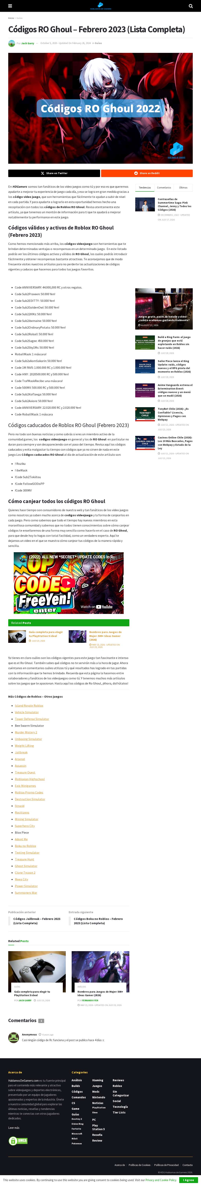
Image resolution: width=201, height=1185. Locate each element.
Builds (76, 1086)
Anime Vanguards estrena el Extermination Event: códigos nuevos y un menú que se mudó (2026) (175, 390)
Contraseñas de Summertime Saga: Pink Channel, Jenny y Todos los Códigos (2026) (174, 205)
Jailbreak (21, 752)
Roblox (117, 1086)
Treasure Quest (25, 772)
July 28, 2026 (167, 353)
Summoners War (26, 893)
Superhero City (25, 826)
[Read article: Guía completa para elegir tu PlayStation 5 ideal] (17, 636)
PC (94, 1120)
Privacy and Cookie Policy (160, 1180)
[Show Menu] (10, 6)
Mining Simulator (26, 819)
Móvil (75, 1138)
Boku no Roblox (25, 846)
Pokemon (77, 1143)
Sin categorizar (121, 1093)
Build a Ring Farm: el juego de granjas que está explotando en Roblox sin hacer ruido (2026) (174, 342)
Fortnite (76, 1128)
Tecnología (120, 1107)
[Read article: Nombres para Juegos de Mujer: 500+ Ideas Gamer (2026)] (77, 636)
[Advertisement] (164, 254)
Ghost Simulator (26, 866)
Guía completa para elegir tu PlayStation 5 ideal (46, 634)
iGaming (97, 1080)
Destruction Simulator (30, 799)
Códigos (77, 1091)
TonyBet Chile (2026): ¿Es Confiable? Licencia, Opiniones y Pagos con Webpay (173, 414)
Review (97, 1140)
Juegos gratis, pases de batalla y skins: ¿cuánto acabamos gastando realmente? (164, 318)
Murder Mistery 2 (26, 732)
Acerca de (120, 1165)
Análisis (82, 987)
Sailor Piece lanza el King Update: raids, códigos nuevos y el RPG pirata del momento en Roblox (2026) (174, 366)
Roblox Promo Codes (29, 792)
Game (75, 1109)
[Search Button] (191, 6)
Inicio (11, 18)
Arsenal (20, 759)
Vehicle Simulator (27, 712)
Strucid (19, 806)
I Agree (188, 1180)
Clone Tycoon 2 (25, 873)
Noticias (97, 1103)
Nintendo (98, 1097)
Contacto (188, 1165)
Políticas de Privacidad (166, 1165)
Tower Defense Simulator (32, 719)
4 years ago (47, 1034)
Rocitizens (22, 812)
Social (117, 1101)
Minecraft (77, 1133)
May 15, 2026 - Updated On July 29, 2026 (104, 646)
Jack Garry (27, 43)
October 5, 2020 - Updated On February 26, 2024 (65, 43)
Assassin (20, 766)
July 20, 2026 (38, 640)
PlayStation (99, 1107)
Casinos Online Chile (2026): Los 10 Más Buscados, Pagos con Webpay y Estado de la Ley (175, 443)
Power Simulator (26, 886)
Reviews (118, 1080)
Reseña (97, 1135)
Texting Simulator (27, 852)
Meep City (21, 879)
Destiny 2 (77, 1118)
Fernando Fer (90, 1000)
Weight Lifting (24, 746)
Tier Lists (119, 1112)
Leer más (13, 1128)
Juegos (97, 1086)
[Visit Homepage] (100, 6)
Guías (19, 18)
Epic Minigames (25, 786)
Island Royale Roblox (29, 705)
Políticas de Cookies (139, 1165)
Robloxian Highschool (30, 779)
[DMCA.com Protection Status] (18, 1141)
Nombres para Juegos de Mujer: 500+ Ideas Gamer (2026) (105, 635)
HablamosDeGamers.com (23, 1080)
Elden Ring (77, 1123)
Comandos (79, 1097)
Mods (95, 1091)
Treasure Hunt (24, 859)
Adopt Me (21, 839)
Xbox (95, 1112)
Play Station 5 (98, 1127)
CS (73, 1103)
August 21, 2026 (149, 325)
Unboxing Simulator (28, 739)
